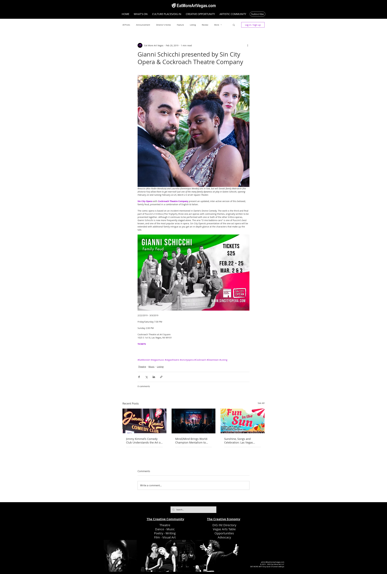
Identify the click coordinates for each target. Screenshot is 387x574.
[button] (233, 25)
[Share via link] (161, 376)
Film (157, 537)
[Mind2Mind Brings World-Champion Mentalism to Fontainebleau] (194, 421)
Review (205, 24)
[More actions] (247, 45)
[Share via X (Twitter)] (146, 376)
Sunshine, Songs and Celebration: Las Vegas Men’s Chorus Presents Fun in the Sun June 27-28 (241, 440)
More (216, 24)
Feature (180, 24)
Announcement (143, 24)
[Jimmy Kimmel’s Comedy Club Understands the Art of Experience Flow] (144, 421)
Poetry (158, 533)
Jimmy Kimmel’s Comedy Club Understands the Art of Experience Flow (143, 440)
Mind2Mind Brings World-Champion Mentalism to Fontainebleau (191, 440)
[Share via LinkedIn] (153, 376)
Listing (193, 24)
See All (261, 403)
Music (151, 366)
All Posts (126, 24)
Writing (171, 533)
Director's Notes (163, 24)
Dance (159, 529)
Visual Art (169, 537)
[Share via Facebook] (139, 376)
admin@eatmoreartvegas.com (272, 562)
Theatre (142, 366)
